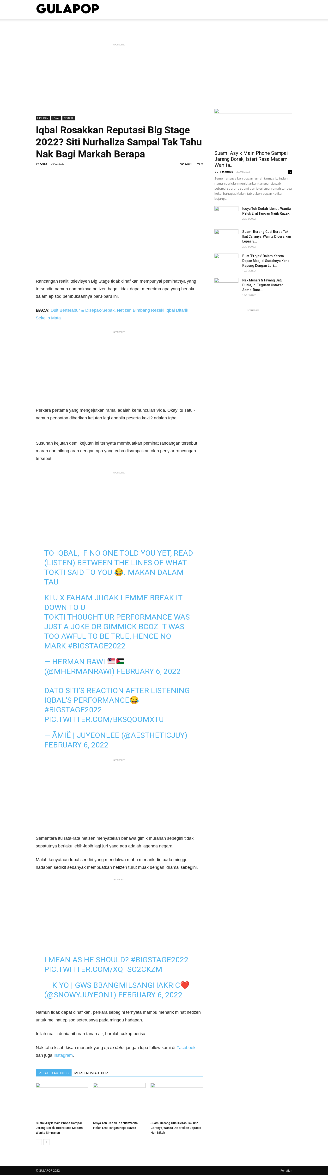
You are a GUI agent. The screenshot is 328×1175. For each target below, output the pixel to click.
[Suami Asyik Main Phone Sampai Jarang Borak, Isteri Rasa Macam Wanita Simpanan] (62, 1101)
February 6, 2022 (148, 671)
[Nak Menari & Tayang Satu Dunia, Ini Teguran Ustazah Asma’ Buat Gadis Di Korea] (226, 286)
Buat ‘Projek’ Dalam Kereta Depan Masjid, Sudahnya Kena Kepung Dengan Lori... (265, 260)
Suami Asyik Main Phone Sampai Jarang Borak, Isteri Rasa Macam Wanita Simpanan (59, 1127)
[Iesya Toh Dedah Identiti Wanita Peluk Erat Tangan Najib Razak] (119, 1101)
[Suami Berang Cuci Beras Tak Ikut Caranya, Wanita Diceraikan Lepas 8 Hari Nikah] (177, 1101)
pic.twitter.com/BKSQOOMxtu (104, 719)
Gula (43, 163)
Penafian (286, 1171)
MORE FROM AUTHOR (91, 1073)
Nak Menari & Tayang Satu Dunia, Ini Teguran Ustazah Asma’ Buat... (263, 285)
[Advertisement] (119, 81)
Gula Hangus (223, 171)
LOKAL (56, 118)
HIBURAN (42, 118)
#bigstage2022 (97, 645)
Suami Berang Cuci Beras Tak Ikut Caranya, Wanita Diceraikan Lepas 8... (266, 236)
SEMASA (68, 118)
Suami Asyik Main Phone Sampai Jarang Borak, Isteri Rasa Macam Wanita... (251, 159)
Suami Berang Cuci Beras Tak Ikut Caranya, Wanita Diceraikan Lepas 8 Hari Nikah (176, 1127)
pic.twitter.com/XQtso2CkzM (103, 969)
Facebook (185, 1047)
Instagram (63, 1055)
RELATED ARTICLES (54, 1073)
